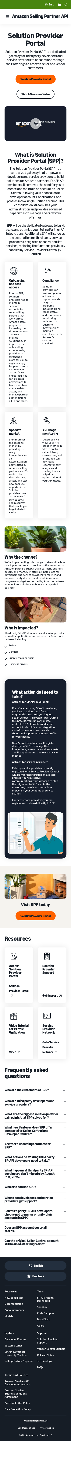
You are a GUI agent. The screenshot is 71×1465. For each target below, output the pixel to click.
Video (12, 1052)
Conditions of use (26, 1427)
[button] (35, 123)
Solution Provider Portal (35, 79)
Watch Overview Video (35, 94)
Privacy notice (47, 1427)
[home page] (35, 1421)
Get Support (50, 995)
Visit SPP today (35, 904)
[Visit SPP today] (35, 886)
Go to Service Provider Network (50, 1047)
